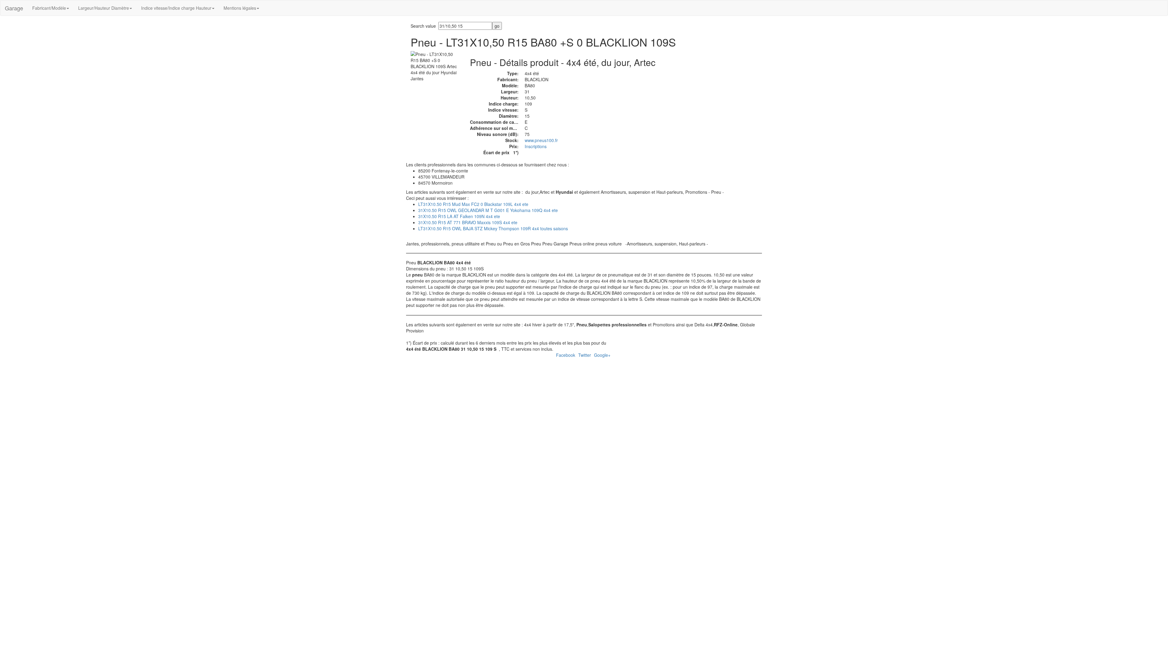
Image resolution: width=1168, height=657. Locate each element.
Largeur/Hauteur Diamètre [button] (103, 8)
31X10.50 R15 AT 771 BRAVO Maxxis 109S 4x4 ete (467, 222)
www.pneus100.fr (541, 140)
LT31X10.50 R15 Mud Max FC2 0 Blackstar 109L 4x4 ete (473, 204)
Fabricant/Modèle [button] (49, 8)
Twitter (584, 355)
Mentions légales (240, 8)
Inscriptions (536, 146)
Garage (14, 8)
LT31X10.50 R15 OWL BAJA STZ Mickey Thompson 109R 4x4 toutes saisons (493, 228)
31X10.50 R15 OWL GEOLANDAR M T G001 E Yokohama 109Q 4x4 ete (488, 210)
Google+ (602, 355)
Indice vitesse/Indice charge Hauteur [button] (176, 8)
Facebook (565, 355)
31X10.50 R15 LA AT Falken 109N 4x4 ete (459, 216)
